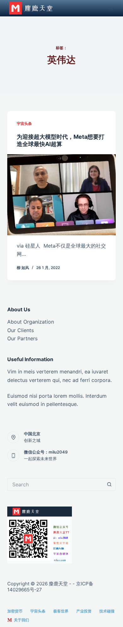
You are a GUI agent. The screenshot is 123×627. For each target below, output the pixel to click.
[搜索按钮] (109, 484)
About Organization (30, 322)
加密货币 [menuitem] (14, 611)
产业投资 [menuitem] (83, 611)
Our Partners (22, 338)
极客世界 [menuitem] (60, 611)
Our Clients (20, 330)
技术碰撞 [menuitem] (106, 611)
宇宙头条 (24, 123)
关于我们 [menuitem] (21, 620)
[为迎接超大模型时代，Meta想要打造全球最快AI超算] (61, 194)
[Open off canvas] (111, 8)
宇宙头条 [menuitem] (37, 611)
